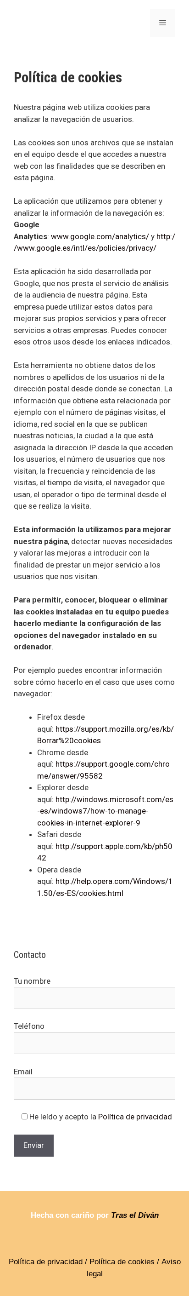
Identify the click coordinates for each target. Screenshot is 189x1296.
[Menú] (162, 23)
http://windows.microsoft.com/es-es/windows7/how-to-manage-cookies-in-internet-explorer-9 (105, 811)
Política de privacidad (135, 1116)
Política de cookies (122, 1261)
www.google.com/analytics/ (100, 236)
